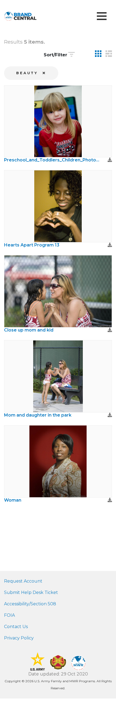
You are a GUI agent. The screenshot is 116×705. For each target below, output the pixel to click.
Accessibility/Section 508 (30, 603)
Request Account (23, 581)
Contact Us (16, 626)
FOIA (9, 615)
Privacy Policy (19, 638)
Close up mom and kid (28, 330)
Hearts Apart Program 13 (31, 245)
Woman (12, 500)
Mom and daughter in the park (37, 415)
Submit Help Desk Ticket (31, 592)
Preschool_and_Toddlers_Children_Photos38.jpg (52, 160)
